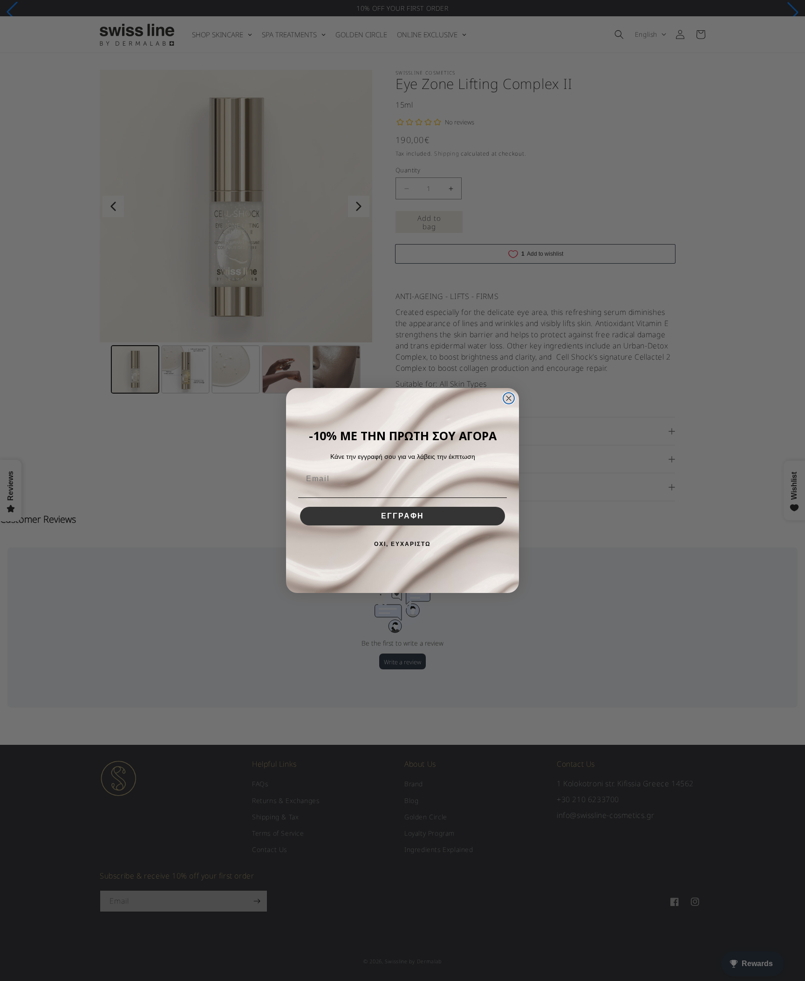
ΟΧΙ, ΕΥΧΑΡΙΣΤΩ (402, 544)
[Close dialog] (508, 398)
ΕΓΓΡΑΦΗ (402, 516)
